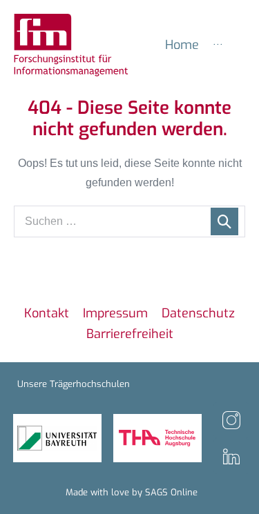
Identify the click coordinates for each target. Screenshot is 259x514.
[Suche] (224, 221)
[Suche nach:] (129, 221)
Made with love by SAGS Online (132, 492)
